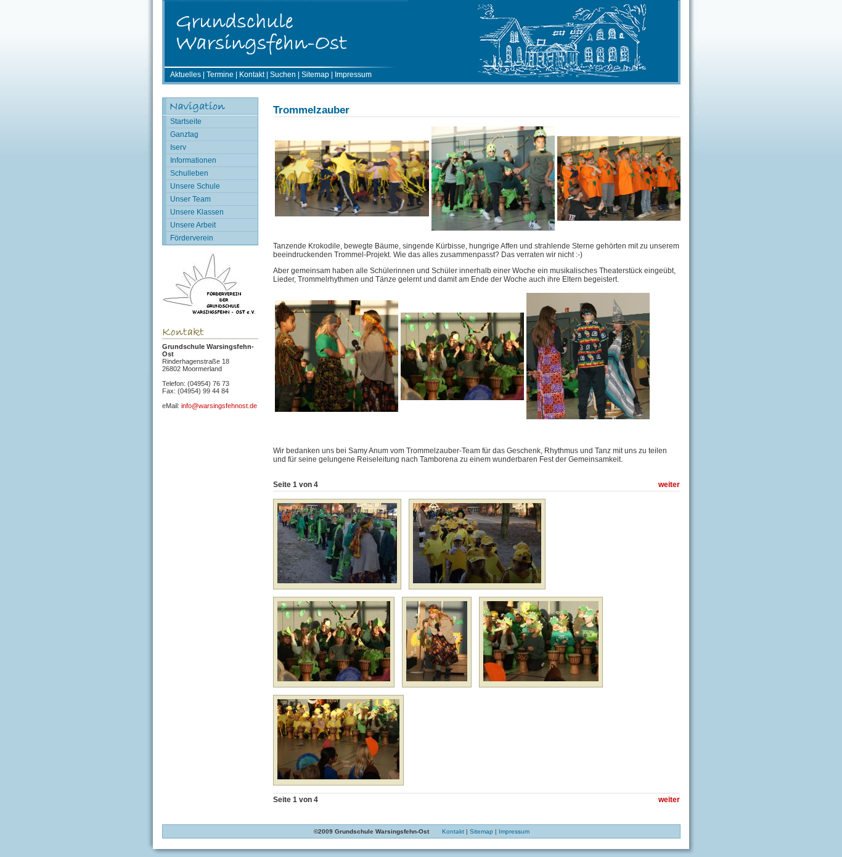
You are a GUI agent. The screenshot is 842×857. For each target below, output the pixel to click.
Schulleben (189, 173)
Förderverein (191, 238)
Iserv (178, 147)
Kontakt (251, 74)
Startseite (186, 121)
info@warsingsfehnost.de (219, 405)
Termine (220, 74)
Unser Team (190, 199)
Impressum (353, 74)
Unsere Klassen (197, 212)
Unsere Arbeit (193, 225)
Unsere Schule (195, 186)
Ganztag (184, 134)
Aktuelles (185, 74)
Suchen (283, 74)
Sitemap (315, 74)
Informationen (193, 160)
